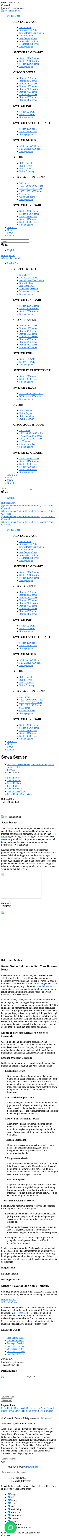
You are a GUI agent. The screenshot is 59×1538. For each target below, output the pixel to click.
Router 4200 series (28, 94)
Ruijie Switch (25, 163)
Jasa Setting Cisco (28, 38)
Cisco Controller (27, 196)
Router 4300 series (28, 97)
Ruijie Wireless (26, 168)
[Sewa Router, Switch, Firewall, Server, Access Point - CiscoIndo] (29, 508)
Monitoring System (28, 41)
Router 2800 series (28, 81)
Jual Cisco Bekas (15, 1346)
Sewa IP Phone (26, 35)
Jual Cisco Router (15, 1348)
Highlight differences (20, 1481)
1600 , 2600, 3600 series (31, 186)
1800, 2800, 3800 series (30, 191)
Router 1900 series (28, 86)
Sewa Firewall (14, 780)
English (11, 250)
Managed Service (15, 1343)
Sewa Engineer (14, 788)
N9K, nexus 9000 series (30, 148)
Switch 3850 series (28, 216)
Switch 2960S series (29, 61)
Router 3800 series (28, 83)
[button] (11, 1527)
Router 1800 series (28, 78)
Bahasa (8, 245)
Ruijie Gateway (26, 171)
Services (11, 770)
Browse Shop (31, 1467)
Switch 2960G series (29, 58)
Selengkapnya (26, 46)
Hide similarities (18, 1478)
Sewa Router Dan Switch (31, 33)
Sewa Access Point (28, 30)
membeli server (44, 986)
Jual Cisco (18, 1313)
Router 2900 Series (28, 89)
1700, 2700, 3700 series (30, 188)
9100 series (24, 194)
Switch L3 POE (27, 114)
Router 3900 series (28, 91)
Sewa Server (25, 27)
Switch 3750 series (28, 131)
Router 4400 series (28, 100)
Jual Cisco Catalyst (16, 1351)
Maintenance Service (29, 44)
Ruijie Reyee (25, 166)
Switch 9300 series (28, 222)
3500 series (24, 183)
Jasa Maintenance (15, 1340)
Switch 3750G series (29, 211)
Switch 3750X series (29, 214)
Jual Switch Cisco (15, 1354)
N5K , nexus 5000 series (31, 146)
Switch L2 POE (27, 111)
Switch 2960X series (29, 63)
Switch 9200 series (28, 219)
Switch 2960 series (28, 129)
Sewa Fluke (13, 786)
